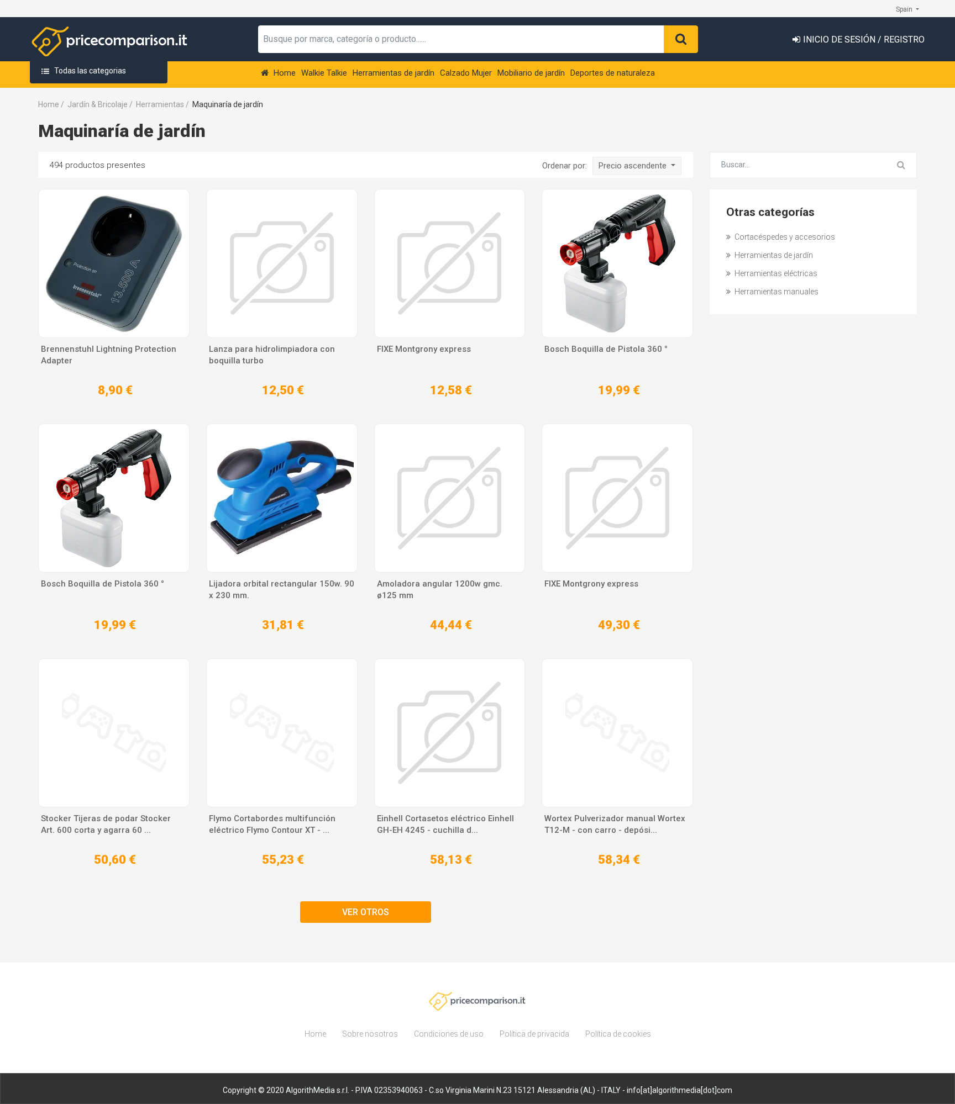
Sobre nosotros (370, 1033)
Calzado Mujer (466, 73)
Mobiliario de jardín (531, 73)
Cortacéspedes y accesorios (784, 237)
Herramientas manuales (775, 291)
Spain (905, 9)
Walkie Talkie (324, 73)
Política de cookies (618, 1033)
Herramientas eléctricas (775, 273)
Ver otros (365, 912)
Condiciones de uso (449, 1033)
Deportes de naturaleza (612, 73)
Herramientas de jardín (393, 73)
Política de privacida (534, 1033)
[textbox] (461, 39)
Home (283, 73)
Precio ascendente (634, 166)
